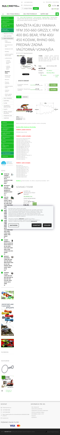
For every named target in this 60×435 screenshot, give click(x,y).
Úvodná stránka (3, 14)
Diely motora (8, 36)
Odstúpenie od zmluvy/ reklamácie (40, 410)
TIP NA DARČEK (6, 150)
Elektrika (6, 100)
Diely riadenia (8, 98)
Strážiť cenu (57, 76)
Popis (18, 97)
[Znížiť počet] (48, 85)
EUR (55, 9)
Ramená (7, 79)
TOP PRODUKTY (6, 153)
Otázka (44, 75)
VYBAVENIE (5, 156)
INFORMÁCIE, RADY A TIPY (38, 414)
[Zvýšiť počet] (48, 84)
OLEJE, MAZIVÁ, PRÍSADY (6, 133)
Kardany (7, 51)
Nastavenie (14, 225)
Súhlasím (47, 225)
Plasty (5, 109)
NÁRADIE (4, 122)
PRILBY (4, 141)
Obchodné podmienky (37, 408)
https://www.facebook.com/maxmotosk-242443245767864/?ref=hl (15, 415)
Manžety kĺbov (7, 72)
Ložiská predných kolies (8, 62)
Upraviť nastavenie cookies (29, 431)
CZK (52, 9)
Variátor (6, 118)
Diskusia (25, 97)
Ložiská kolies (8, 58)
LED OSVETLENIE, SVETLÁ (5, 146)
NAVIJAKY (4, 125)
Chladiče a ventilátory (7, 106)
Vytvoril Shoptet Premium (53, 431)
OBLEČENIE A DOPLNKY (5, 129)
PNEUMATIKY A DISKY (6, 138)
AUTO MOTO (5, 18)
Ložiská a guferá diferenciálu (9, 54)
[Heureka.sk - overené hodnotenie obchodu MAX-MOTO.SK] (7, 163)
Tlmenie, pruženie (7, 82)
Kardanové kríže (9, 49)
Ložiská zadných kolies (8, 67)
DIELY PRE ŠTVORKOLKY (30, 14)
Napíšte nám (44, 14)
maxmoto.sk (5, 418)
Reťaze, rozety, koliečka (8, 112)
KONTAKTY (34, 417)
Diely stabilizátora (8, 41)
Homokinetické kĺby (9, 45)
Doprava (34, 415)
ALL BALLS (49, 70)
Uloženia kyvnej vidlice (9, 86)
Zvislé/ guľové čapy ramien (8, 94)
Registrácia (56, 2)
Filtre (5, 103)
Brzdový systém (8, 33)
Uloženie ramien (7, 90)
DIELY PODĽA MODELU (13, 14)
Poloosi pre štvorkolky (8, 76)
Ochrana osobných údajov (38, 412)
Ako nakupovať (35, 407)
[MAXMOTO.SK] (11, 5)
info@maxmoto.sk (6, 407)
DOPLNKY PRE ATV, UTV (6, 26)
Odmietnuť (36, 225)
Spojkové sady (8, 115)
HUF (58, 9)
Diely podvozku (8, 38)
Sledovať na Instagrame (9, 390)
